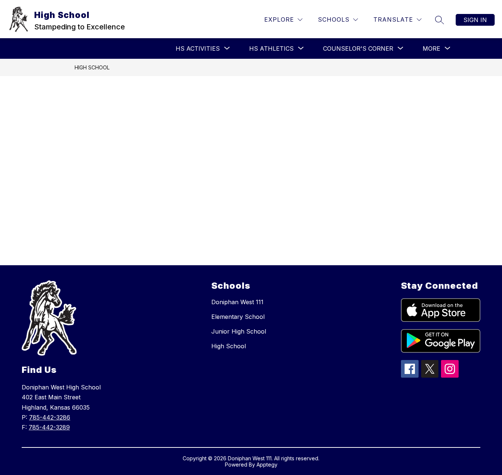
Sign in (475, 20)
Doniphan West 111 (237, 302)
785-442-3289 (49, 427)
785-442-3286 (49, 417)
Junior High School (238, 331)
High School (92, 67)
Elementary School (238, 316)
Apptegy (267, 464)
